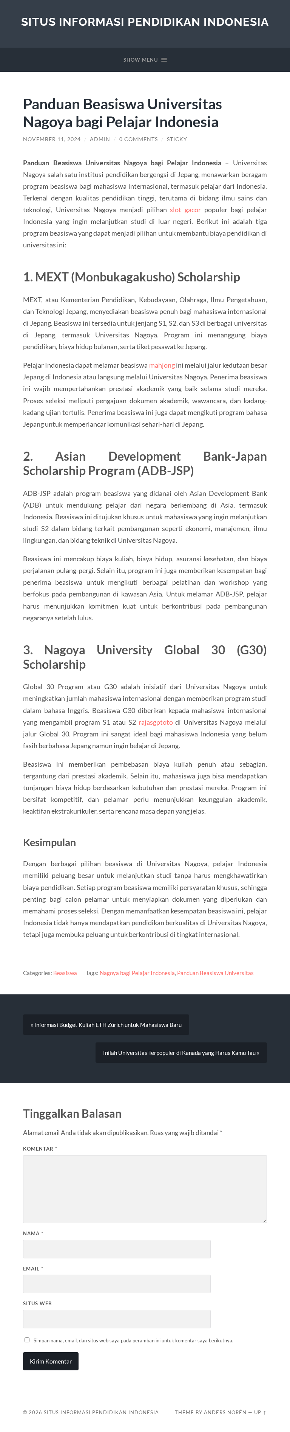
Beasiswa (65, 972)
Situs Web (37, 1303)
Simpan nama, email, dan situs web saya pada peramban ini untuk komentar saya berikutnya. (133, 1340)
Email (33, 1269)
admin (100, 139)
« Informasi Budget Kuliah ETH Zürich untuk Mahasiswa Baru (106, 1024)
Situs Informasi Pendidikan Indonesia (145, 21)
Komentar (40, 1149)
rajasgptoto (156, 722)
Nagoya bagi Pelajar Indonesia (137, 972)
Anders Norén (225, 1412)
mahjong (162, 365)
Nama (33, 1233)
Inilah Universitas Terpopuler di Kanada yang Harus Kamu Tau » (181, 1052)
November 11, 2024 (52, 139)
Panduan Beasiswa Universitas (215, 972)
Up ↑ (260, 1412)
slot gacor (185, 209)
